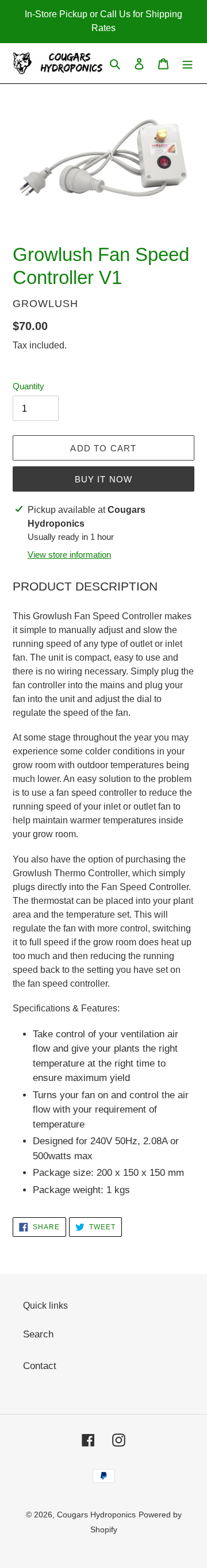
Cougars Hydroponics (96, 1514)
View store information (69, 554)
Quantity (28, 386)
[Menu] (187, 63)
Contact (39, 1365)
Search (38, 1334)
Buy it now (104, 479)
